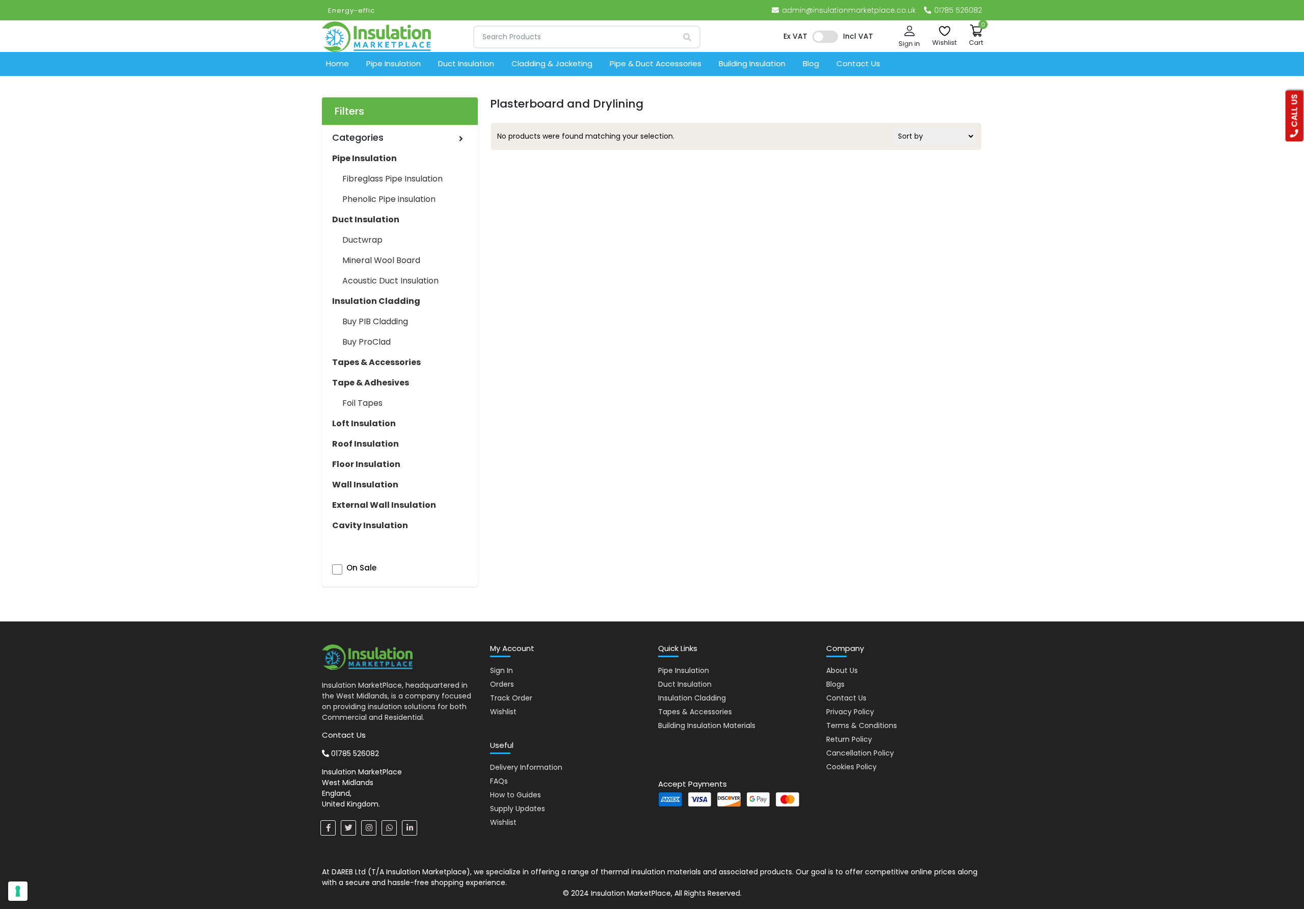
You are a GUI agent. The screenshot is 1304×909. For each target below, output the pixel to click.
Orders (502, 684)
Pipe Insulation (393, 63)
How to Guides (515, 795)
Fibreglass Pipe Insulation (392, 179)
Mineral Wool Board (381, 260)
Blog (811, 63)
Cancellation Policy (860, 753)
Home (337, 63)
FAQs (499, 781)
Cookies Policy (851, 767)
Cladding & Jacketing (551, 63)
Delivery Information (526, 767)
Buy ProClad (366, 342)
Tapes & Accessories (695, 712)
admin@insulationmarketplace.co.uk (849, 10)
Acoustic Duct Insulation (390, 281)
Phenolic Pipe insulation (389, 199)
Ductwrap (362, 240)
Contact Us (858, 63)
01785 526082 (957, 10)
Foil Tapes (362, 403)
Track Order (511, 698)
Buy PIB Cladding (375, 321)
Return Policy (849, 739)
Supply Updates (517, 808)
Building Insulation (752, 63)
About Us (842, 670)
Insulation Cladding (692, 698)
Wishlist (503, 712)
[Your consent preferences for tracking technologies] (18, 891)
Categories (358, 137)
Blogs (835, 684)
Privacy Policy (850, 712)
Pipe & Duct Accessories (655, 63)
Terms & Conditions (861, 725)
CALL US (1294, 111)
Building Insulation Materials (706, 725)
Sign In (501, 670)
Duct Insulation (466, 63)
